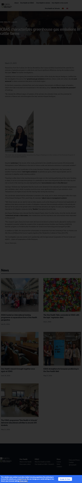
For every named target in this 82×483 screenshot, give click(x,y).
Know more (23, 481)
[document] (41, 241)
